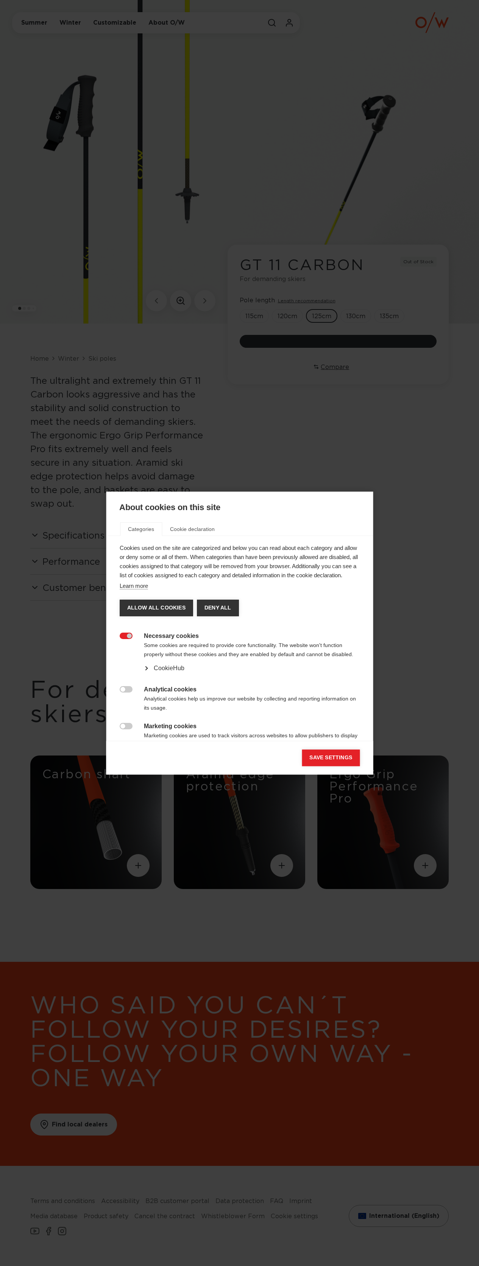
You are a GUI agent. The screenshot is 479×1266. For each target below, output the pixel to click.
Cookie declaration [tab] (192, 529)
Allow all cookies (156, 608)
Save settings (330, 757)
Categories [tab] (141, 529)
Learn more (133, 586)
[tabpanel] (239, 659)
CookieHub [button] (168, 668)
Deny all (217, 608)
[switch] (121, 635)
